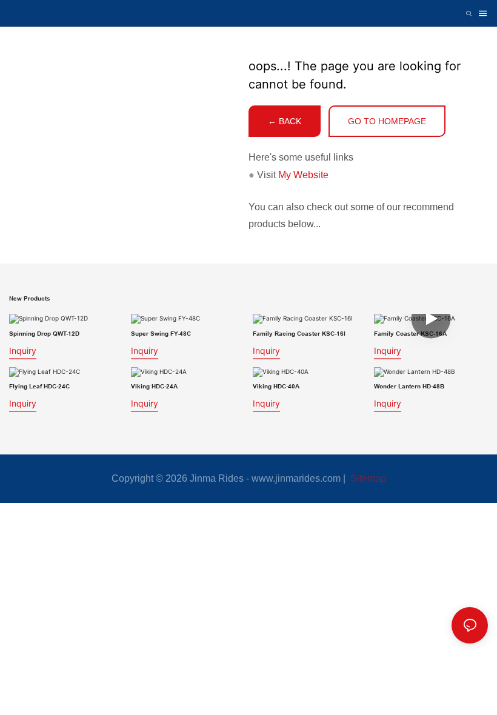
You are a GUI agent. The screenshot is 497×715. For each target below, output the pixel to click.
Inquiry (22, 350)
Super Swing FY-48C (161, 333)
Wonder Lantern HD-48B (409, 386)
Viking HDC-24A (154, 386)
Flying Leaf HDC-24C (39, 386)
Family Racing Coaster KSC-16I (299, 333)
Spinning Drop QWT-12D (44, 333)
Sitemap (367, 478)
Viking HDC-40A (276, 386)
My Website (303, 175)
